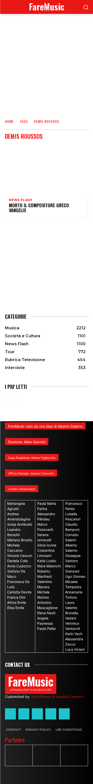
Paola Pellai (46, 628)
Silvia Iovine (46, 545)
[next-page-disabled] (16, 403)
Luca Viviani (75, 649)
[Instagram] (23, 713)
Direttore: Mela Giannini (26, 442)
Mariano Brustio (19, 540)
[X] (50, 713)
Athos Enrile (16, 602)
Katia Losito (46, 561)
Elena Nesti (46, 613)
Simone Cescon (19, 555)
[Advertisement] (46, 62)
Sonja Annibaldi (19, 524)
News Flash (20, 200)
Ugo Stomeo (75, 576)
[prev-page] (8, 403)
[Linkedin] (37, 713)
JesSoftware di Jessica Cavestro (57, 696)
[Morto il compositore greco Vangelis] (46, 169)
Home (9, 121)
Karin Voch (73, 634)
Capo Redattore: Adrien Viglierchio (32, 458)
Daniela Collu (17, 561)
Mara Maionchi (49, 566)
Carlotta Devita (19, 592)
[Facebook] (10, 713)
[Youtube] (64, 713)
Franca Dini (16, 597)
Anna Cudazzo (19, 566)
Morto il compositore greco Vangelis (39, 207)
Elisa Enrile (15, 608)
